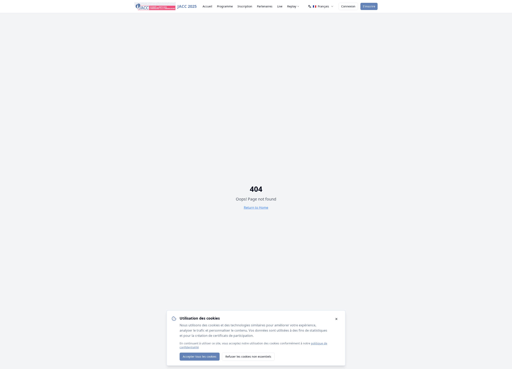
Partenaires (264, 6)
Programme (225, 6)
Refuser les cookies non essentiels (248, 356)
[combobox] (321, 6)
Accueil (207, 6)
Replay (291, 6)
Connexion (348, 6)
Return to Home (256, 207)
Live (279, 6)
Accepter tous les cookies (199, 356)
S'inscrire (369, 6)
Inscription (245, 6)
